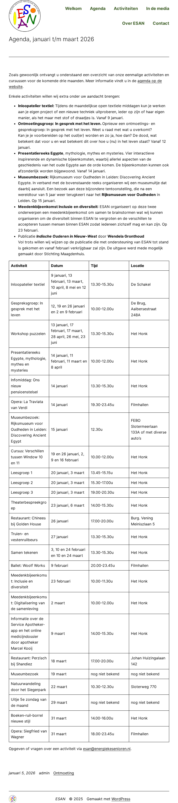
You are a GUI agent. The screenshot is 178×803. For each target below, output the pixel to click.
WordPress (120, 799)
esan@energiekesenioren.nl (106, 748)
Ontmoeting (63, 773)
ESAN (60, 799)
